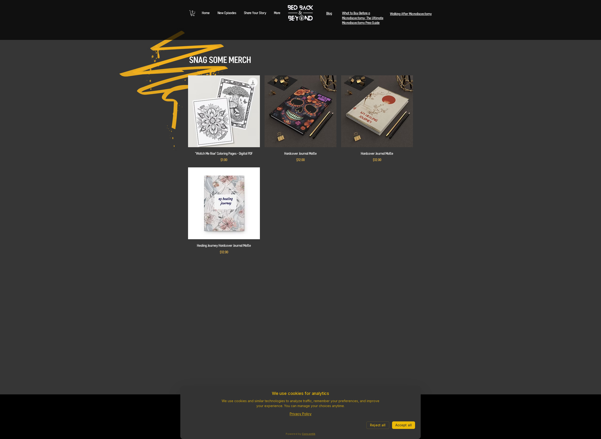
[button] (192, 13)
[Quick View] (224, 111)
